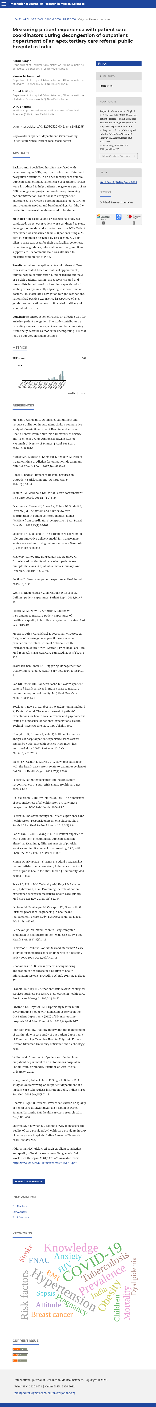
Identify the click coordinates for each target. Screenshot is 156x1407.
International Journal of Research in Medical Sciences (47, 4)
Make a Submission (29, 1181)
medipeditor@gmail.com (30, 1393)
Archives (29, 19)
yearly (82, 393)
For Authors (20, 1211)
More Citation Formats (116, 156)
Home (17, 19)
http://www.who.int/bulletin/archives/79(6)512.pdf (44, 1163)
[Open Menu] (4, 4)
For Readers (20, 1206)
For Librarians (21, 1217)
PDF (104, 63)
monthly (71, 393)
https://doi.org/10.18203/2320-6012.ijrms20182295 (52, 126)
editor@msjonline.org (61, 1393)
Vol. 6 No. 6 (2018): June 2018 (57, 19)
